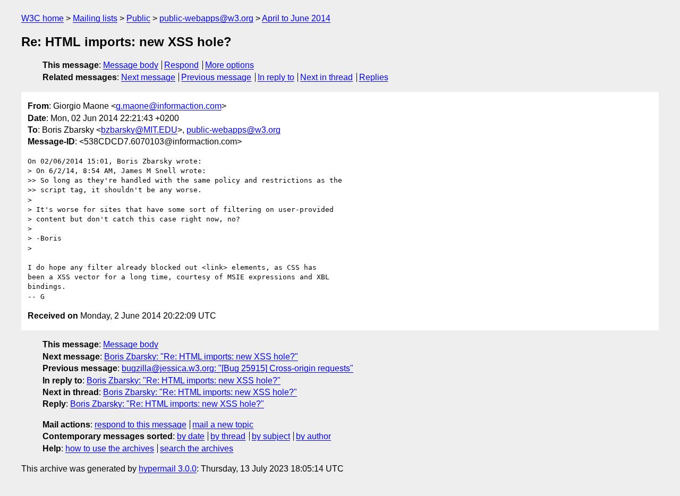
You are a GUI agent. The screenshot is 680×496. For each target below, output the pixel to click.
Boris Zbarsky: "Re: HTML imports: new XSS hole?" (201, 356)
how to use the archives (109, 448)
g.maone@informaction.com (169, 105)
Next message (148, 77)
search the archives (196, 448)
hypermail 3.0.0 (168, 468)
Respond (181, 65)
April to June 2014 (296, 18)
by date (191, 436)
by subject (271, 436)
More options (229, 65)
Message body (130, 65)
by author (313, 436)
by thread (227, 436)
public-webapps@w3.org (206, 18)
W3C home (42, 18)
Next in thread (326, 77)
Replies (373, 77)
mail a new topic (222, 424)
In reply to (276, 77)
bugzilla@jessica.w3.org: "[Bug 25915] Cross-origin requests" (237, 368)
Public (138, 18)
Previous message (216, 77)
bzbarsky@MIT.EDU (139, 129)
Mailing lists (95, 18)
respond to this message (140, 424)
